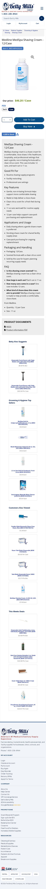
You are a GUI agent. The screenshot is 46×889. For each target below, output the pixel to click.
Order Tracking (6, 774)
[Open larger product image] (22, 74)
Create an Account (8, 763)
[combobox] (7, 119)
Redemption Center (8, 823)
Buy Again (4, 768)
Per (4, 105)
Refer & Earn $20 (7, 820)
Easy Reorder (6, 771)
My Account (23, 23)
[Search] (41, 18)
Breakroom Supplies (8, 859)
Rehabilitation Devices (9, 846)
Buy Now (28, 126)
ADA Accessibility (7, 802)
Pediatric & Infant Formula (10, 854)
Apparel (4, 857)
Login (3, 760)
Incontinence (6, 851)
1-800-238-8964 (13, 750)
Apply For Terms (7, 779)
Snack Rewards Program (10, 815)
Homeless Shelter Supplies (11, 831)
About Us (4, 789)
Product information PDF (16, 330)
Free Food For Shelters (9, 828)
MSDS (8, 326)
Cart (37, 23)
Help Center (5, 792)
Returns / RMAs (6, 776)
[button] (3, 74)
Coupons (4, 825)
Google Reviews (11, 805)
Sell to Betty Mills (7, 800)
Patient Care (5, 849)
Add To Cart (29, 119)
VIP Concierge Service (9, 797)
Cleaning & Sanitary (8, 841)
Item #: (5, 48)
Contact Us (5, 794)
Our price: (8, 101)
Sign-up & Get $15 (8, 818)
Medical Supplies (7, 843)
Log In (9, 23)
